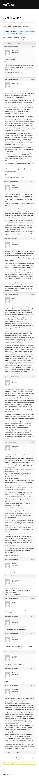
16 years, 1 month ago (9, 33)
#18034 (33, 559)
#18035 (33, 576)
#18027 (33, 294)
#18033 (33, 442)
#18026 (33, 238)
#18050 (33, 685)
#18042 (33, 652)
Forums (9, 26)
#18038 (33, 633)
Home (4, 26)
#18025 (33, 181)
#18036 (33, 598)
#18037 (33, 616)
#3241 (33, 46)
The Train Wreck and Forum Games (21, 26)
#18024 (33, 79)
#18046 (33, 668)
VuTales (9, 4)
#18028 (33, 377)
